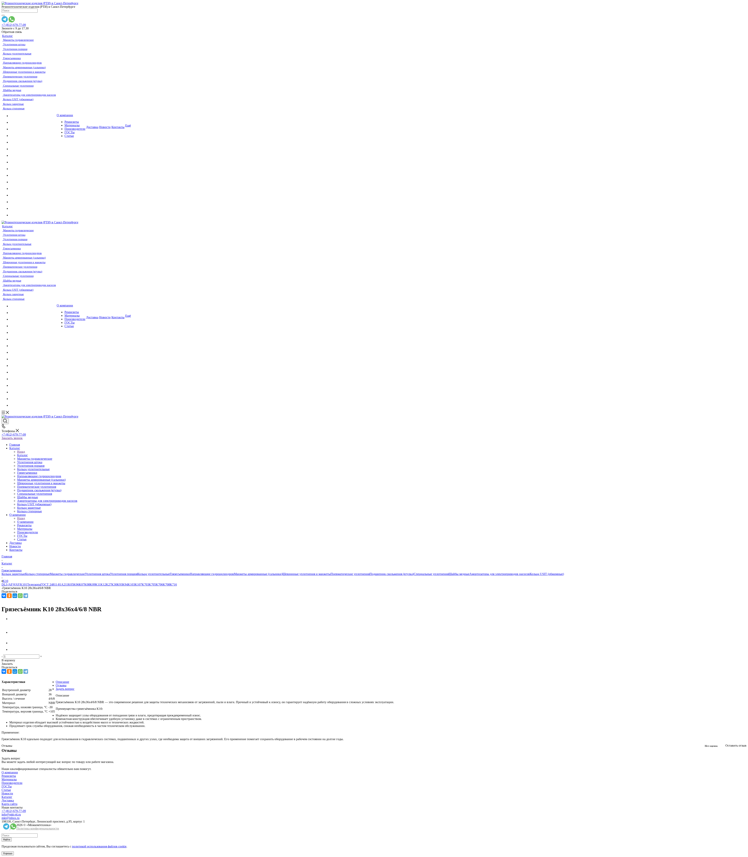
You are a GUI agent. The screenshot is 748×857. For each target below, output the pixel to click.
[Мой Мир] (14, 595)
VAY (17, 584)
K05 (70, 584)
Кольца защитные (13, 574)
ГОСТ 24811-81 (51, 584)
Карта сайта (9, 804)
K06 (76, 584)
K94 (125, 584)
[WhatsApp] (20, 595)
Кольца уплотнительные (153, 574)
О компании (25, 521)
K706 (159, 584)
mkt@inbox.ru (10, 818)
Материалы (9, 779)
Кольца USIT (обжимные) (547, 574)
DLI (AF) (8, 584)
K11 (98, 584)
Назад (21, 451)
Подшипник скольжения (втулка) (392, 574)
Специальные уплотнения (431, 574)
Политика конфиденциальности (37, 828)
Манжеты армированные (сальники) (258, 574)
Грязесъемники (180, 574)
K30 (114, 584)
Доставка (8, 800)
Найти (6, 839)
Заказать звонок (12, 438)
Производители (12, 783)
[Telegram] (25, 595)
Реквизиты (9, 776)
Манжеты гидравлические (67, 574)
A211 (64, 584)
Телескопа (34, 584)
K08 (87, 584)
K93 (119, 584)
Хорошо (7, 853)
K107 (138, 584)
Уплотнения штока (97, 574)
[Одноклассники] (9, 595)
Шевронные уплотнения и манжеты (306, 574)
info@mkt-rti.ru (11, 814)
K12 (103, 584)
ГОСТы (7, 786)
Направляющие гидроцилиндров (212, 574)
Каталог (22, 455)
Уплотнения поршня (123, 574)
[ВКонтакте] (4, 595)
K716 (173, 584)
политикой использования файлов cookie (99, 846)
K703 (145, 584)
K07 (81, 584)
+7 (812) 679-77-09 (14, 24)
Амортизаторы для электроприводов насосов (499, 574)
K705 (152, 584)
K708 (166, 584)
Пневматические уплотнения (350, 574)
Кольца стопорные (37, 574)
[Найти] (3, 15)
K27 (108, 584)
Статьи (6, 790)
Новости (7, 793)
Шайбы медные (459, 574)
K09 (92, 584)
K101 (23, 584)
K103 (131, 584)
